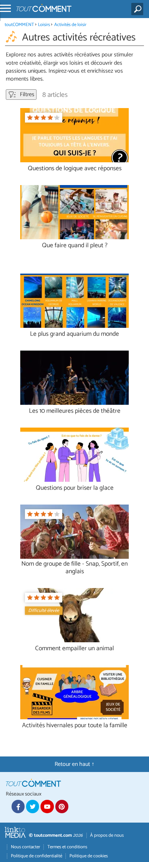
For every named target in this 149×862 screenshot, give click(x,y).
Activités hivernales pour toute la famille (74, 725)
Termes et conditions (67, 847)
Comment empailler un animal (74, 648)
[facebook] (18, 806)
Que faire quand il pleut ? (74, 245)
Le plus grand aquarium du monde (74, 334)
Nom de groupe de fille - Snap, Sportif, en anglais (74, 567)
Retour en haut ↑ (74, 764)
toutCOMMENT (19, 25)
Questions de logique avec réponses (75, 168)
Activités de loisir (70, 25)
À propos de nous (107, 835)
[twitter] (32, 806)
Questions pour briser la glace (75, 488)
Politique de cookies (88, 856)
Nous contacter (25, 847)
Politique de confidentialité (36, 856)
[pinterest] (61, 806)
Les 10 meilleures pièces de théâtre (74, 411)
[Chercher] (138, 9)
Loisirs (44, 25)
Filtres (26, 94)
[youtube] (47, 806)
